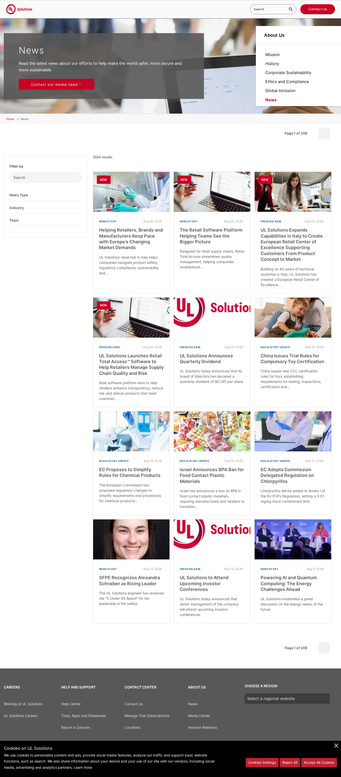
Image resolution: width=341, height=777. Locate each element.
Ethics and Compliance (287, 81)
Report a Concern (75, 727)
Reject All (289, 762)
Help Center (71, 704)
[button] (76, 195)
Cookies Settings (262, 762)
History (272, 63)
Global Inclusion (280, 90)
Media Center (199, 715)
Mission (272, 54)
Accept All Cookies (319, 762)
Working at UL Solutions (23, 704)
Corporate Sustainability (288, 72)
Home (10, 119)
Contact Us (134, 704)
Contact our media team (54, 84)
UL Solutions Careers (21, 715)
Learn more (83, 767)
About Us (274, 35)
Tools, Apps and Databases (83, 715)
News (271, 99)
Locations (132, 727)
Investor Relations (202, 727)
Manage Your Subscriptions (147, 715)
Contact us (317, 9)
